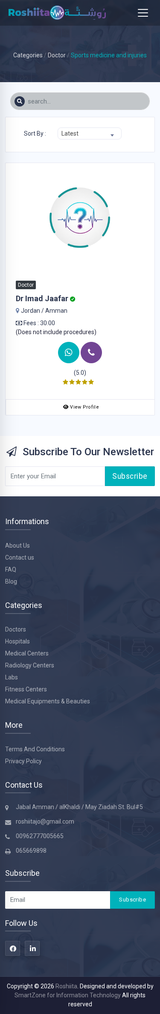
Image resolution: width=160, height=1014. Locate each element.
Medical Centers (27, 653)
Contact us (19, 557)
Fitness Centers (26, 689)
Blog (11, 581)
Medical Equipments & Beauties (47, 701)
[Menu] (142, 13)
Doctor (57, 55)
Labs (11, 677)
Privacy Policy (23, 761)
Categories (28, 55)
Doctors (15, 629)
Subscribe (130, 476)
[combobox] (90, 133)
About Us (17, 545)
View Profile (84, 407)
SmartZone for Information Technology (68, 995)
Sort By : (35, 133)
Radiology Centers (29, 665)
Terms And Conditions (35, 749)
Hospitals (17, 641)
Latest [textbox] (70, 133)
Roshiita (66, 986)
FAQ (10, 569)
